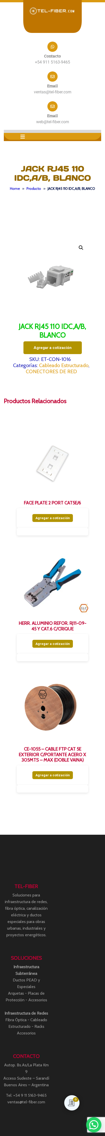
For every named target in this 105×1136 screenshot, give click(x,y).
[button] (22, 137)
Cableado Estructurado (63, 365)
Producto (34, 188)
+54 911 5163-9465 (52, 62)
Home (15, 188)
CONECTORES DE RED (51, 371)
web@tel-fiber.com (52, 121)
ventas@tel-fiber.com (52, 92)
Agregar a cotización (53, 347)
